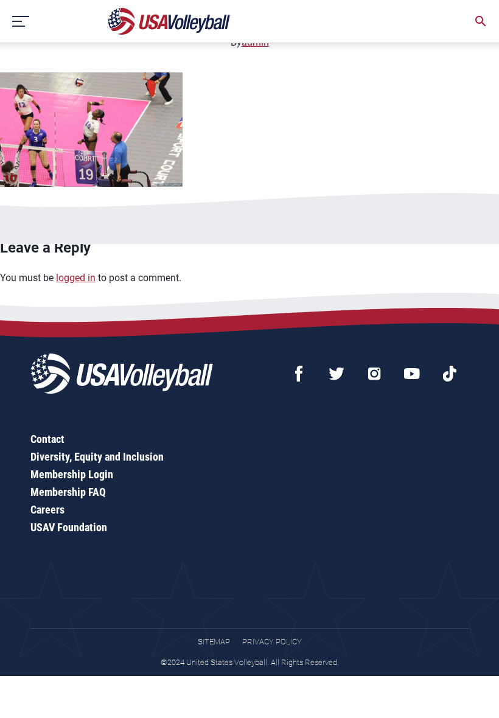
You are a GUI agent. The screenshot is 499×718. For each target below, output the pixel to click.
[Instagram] (374, 373)
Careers (47, 509)
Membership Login (71, 474)
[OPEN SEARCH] (480, 21)
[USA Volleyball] (169, 21)
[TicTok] (450, 373)
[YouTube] (412, 373)
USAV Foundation (68, 527)
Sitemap (214, 641)
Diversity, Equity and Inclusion (97, 456)
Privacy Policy (272, 641)
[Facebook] (299, 373)
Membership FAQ (68, 492)
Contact (47, 439)
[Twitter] (336, 373)
